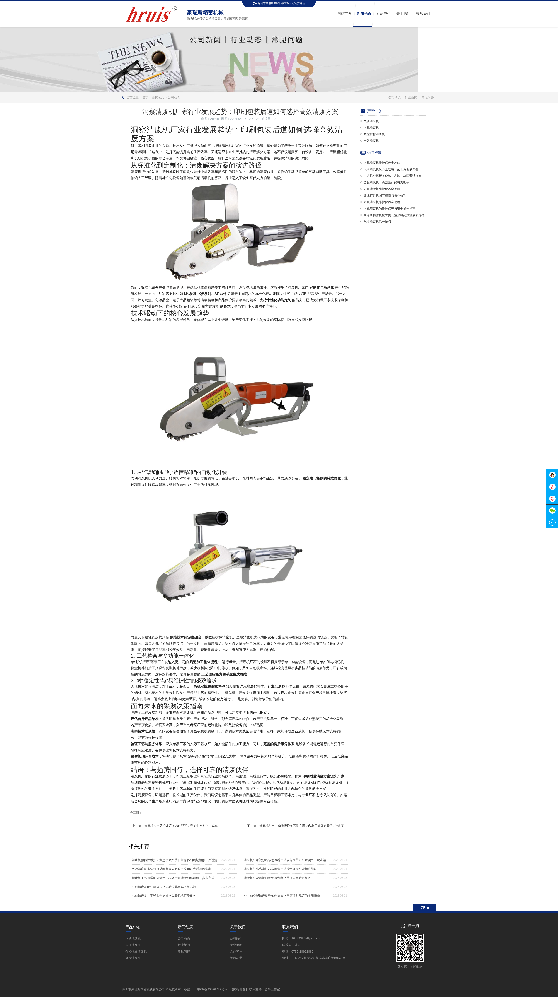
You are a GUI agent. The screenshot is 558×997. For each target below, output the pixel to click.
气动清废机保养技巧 (377, 221)
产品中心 (133, 927)
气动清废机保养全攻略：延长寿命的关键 (391, 169)
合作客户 (236, 951)
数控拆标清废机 (374, 134)
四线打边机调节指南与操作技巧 (385, 195)
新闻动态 (158, 97)
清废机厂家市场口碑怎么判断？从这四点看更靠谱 (277, 878)
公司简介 (236, 938)
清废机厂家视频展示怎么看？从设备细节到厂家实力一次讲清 (285, 860)
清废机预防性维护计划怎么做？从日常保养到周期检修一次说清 (174, 860)
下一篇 (295, 826)
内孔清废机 (371, 127)
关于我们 (238, 927)
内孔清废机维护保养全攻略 (382, 162)
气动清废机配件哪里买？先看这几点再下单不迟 (164, 887)
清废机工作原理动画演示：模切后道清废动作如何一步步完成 (173, 878)
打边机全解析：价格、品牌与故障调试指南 (393, 176)
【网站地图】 (239, 989)
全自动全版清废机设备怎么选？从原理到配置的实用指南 (282, 896)
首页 (146, 97)
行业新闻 (411, 97)
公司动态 (174, 97)
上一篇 (175, 826)
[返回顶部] (424, 907)
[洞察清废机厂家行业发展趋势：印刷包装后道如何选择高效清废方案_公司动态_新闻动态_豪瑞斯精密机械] (152, 6)
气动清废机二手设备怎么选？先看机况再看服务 (164, 896)
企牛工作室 (272, 989)
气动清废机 (371, 121)
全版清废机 (371, 140)
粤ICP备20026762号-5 (211, 989)
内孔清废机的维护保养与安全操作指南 (389, 208)
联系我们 (290, 927)
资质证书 (236, 958)
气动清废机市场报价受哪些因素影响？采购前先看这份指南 (171, 869)
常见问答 (428, 97)
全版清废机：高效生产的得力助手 (386, 182)
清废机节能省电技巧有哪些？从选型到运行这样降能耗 (280, 869)
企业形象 (236, 945)
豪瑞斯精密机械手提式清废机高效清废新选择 (394, 215)
